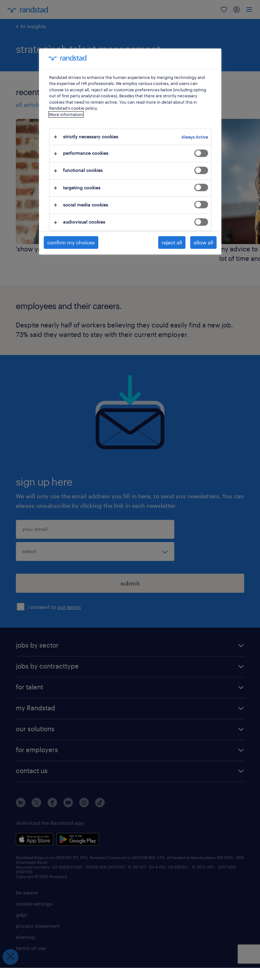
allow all (203, 242)
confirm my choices (71, 242)
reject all (172, 242)
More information (66, 114)
